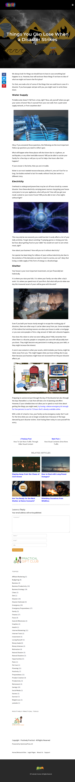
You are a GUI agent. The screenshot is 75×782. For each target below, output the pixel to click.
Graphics (15, 624)
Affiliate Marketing (18, 577)
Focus (14, 618)
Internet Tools (17, 633)
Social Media (16, 690)
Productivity (16, 681)
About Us (40, 752)
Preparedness (16, 675)
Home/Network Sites (19, 752)
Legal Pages (32, 752)
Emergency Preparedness (20, 608)
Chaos (14, 592)
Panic (14, 662)
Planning (15, 668)
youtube (15, 703)
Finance (14, 615)
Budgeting (15, 580)
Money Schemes (17, 646)
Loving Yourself (17, 640)
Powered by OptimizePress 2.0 (22, 744)
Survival (14, 697)
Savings (14, 687)
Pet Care (15, 665)
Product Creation (18, 678)
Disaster (15, 599)
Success (14, 693)
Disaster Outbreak (18, 602)
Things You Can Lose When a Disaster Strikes (38, 36)
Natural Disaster (17, 652)
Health (14, 627)
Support (47, 752)
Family (14, 611)
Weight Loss (16, 700)
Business (15, 583)
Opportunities (17, 659)
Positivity (15, 671)
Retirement (16, 684)
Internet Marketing (18, 630)
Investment (16, 637)
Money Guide (16, 643)
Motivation (16, 649)
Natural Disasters (18, 656)
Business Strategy (18, 589)
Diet (13, 596)
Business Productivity (19, 586)
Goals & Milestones (18, 621)
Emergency (16, 605)
